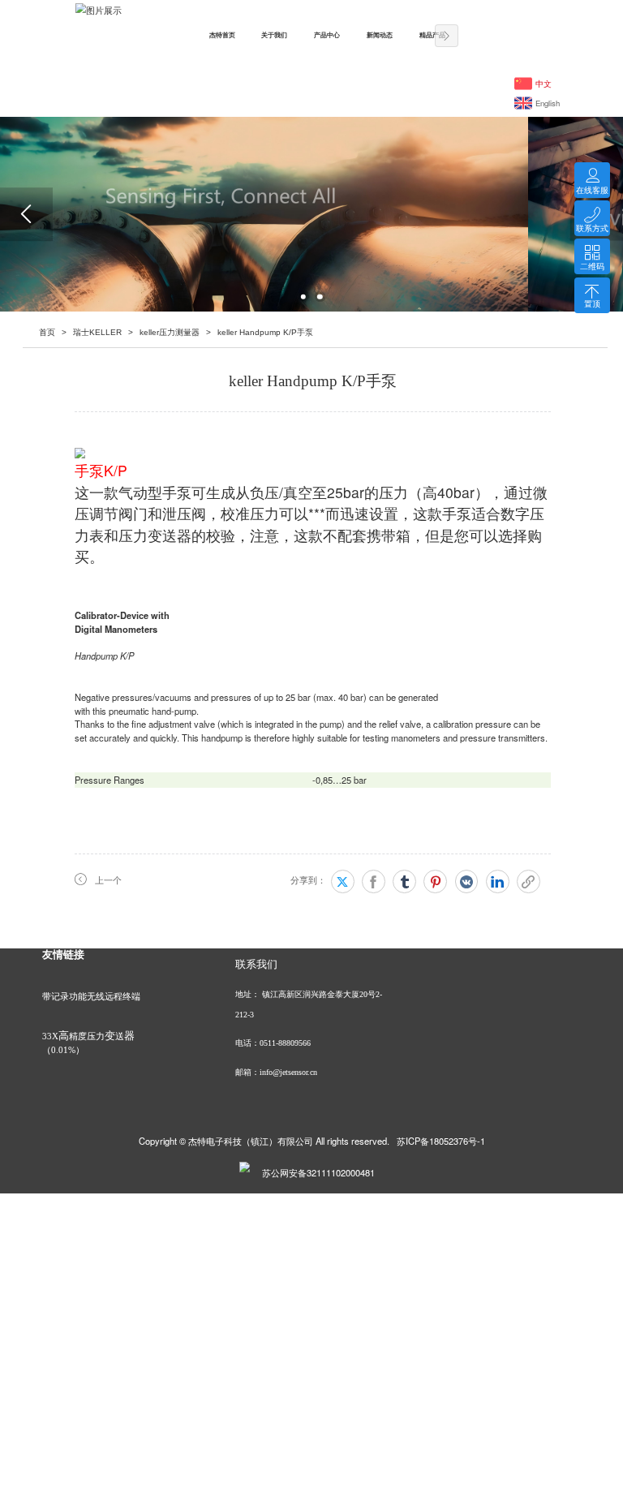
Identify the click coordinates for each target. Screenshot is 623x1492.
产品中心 (327, 35)
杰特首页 (222, 35)
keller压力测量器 (170, 332)
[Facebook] (373, 881)
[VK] (467, 881)
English (547, 103)
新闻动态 (380, 35)
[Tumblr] (404, 881)
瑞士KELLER (97, 332)
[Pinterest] (435, 881)
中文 (543, 83)
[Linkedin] (497, 881)
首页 (47, 332)
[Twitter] (342, 881)
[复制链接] (528, 881)
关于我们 (274, 35)
